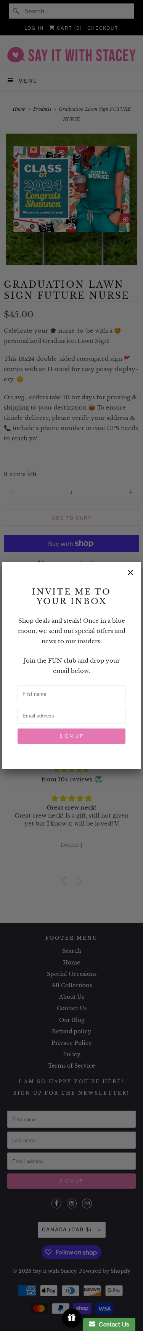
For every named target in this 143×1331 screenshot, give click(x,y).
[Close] (130, 572)
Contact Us (112, 1324)
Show (71, 1318)
